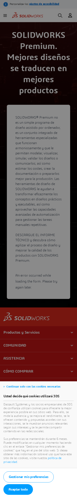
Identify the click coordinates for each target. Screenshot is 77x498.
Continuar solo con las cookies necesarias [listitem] (33, 386)
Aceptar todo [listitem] (18, 489)
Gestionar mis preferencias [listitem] (28, 477)
